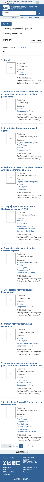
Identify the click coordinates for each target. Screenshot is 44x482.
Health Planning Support (26, 228)
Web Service (34, 18)
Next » (23, 48)
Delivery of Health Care (25, 231)
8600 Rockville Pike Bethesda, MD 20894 (30, 462)
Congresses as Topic (25, 74)
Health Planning (23, 429)
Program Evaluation (24, 382)
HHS (22, 479)
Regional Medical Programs (27, 143)
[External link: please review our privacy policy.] (4, 463)
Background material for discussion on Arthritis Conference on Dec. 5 (21, 168)
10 (13, 51)
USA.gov (28, 479)
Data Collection (22, 424)
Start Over (6, 24)
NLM (14, 479)
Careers (26, 472)
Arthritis (20, 72)
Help (23, 18)
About (15, 18)
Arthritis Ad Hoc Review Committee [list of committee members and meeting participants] (22, 94)
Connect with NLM (9, 458)
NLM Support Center (30, 467)
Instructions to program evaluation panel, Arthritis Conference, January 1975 (21, 364)
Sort (4, 52)
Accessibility (27, 470)
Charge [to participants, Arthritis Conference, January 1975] (18, 207)
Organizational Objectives (26, 432)
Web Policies (7, 467)
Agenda (7, 60)
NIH (18, 479)
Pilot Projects (22, 145)
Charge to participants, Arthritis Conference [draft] (18, 249)
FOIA (4, 470)
